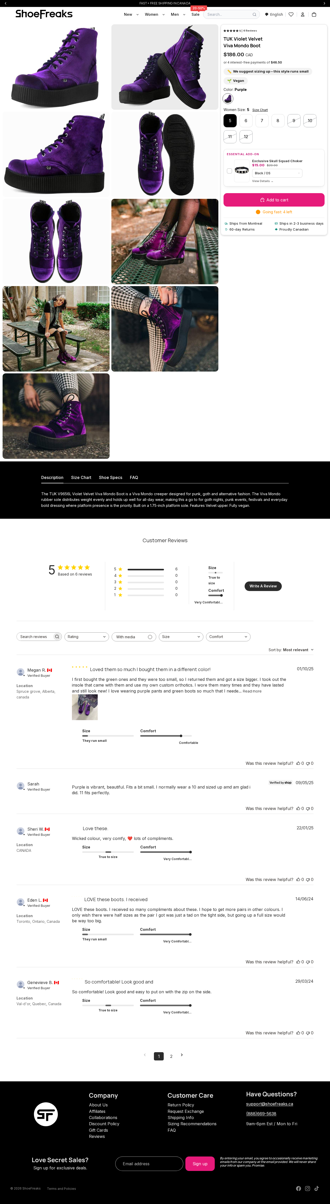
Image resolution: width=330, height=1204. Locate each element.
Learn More (263, 181)
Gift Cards (98, 1130)
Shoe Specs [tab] (110, 477)
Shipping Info (181, 1117)
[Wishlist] (291, 14)
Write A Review (263, 586)
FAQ (172, 1130)
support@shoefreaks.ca (269, 1103)
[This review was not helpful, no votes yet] (308, 763)
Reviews (97, 1136)
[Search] (254, 14)
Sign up (200, 1163)
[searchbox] (34, 637)
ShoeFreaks (31, 1188)
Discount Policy (104, 1123)
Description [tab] (52, 477)
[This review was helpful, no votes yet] (298, 763)
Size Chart (260, 110)
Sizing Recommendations (192, 1123)
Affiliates (97, 1111)
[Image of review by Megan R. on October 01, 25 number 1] (85, 707)
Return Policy (181, 1104)
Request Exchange (186, 1111)
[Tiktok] (317, 1188)
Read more (252, 691)
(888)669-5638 (261, 1113)
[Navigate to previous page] (146, 1055)
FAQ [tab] (134, 477)
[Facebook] (298, 1188)
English (276, 14)
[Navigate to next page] (183, 1055)
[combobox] (274, 14)
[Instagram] (307, 1188)
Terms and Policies (61, 1189)
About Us (98, 1104)
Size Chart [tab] (81, 477)
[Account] (302, 14)
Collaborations (103, 1117)
